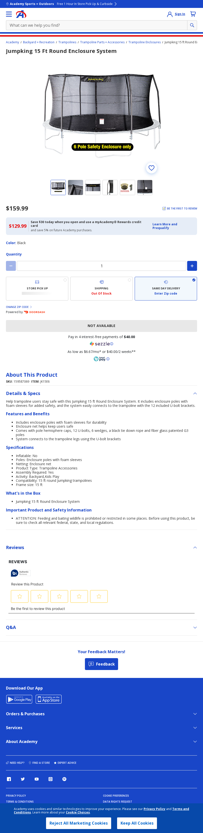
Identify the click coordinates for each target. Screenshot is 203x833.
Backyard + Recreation (38, 42)
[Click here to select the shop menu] (9, 14)
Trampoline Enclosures (144, 42)
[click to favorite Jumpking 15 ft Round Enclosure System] (151, 167)
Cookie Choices (78, 812)
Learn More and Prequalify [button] (164, 226)
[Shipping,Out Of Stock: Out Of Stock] (101, 288)
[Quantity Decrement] (11, 266)
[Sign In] (170, 14)
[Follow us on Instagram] (50, 779)
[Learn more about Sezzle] (101, 344)
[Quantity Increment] (192, 266)
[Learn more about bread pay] (101, 359)
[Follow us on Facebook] (9, 779)
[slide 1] (58, 187)
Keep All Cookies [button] (137, 823)
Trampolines (67, 42)
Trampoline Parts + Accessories (102, 42)
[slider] (101, 116)
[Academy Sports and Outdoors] (21, 14)
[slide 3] (93, 187)
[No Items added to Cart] (193, 14)
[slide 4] (110, 187)
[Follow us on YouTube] (37, 779)
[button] (173, 226)
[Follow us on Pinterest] (64, 779)
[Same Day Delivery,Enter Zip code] (166, 288)
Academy (12, 42)
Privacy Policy (154, 809)
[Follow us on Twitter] (23, 779)
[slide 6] (144, 187)
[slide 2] (75, 187)
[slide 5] (127, 187)
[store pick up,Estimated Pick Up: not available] (37, 288)
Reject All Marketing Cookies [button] (79, 823)
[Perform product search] (192, 25)
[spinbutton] (101, 266)
